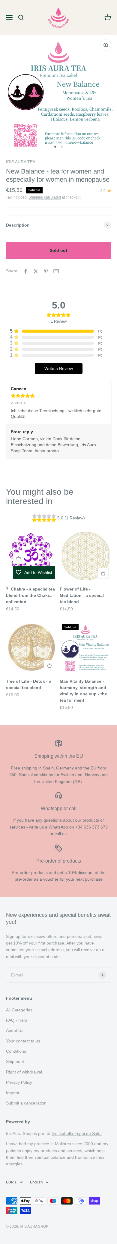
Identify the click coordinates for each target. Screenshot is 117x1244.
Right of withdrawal (24, 1072)
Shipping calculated (44, 197)
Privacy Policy (19, 1082)
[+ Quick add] (18, 558)
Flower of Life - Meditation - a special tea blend (82, 595)
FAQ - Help (16, 1020)
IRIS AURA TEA (20, 161)
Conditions (16, 1051)
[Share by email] (56, 271)
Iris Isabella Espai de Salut (77, 1133)
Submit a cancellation (26, 1103)
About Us (14, 1030)
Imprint (12, 1092)
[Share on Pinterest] (46, 271)
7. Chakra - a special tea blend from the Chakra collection (30, 595)
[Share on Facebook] (25, 271)
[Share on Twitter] (36, 271)
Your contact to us (23, 1041)
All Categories (19, 1009)
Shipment (15, 1061)
